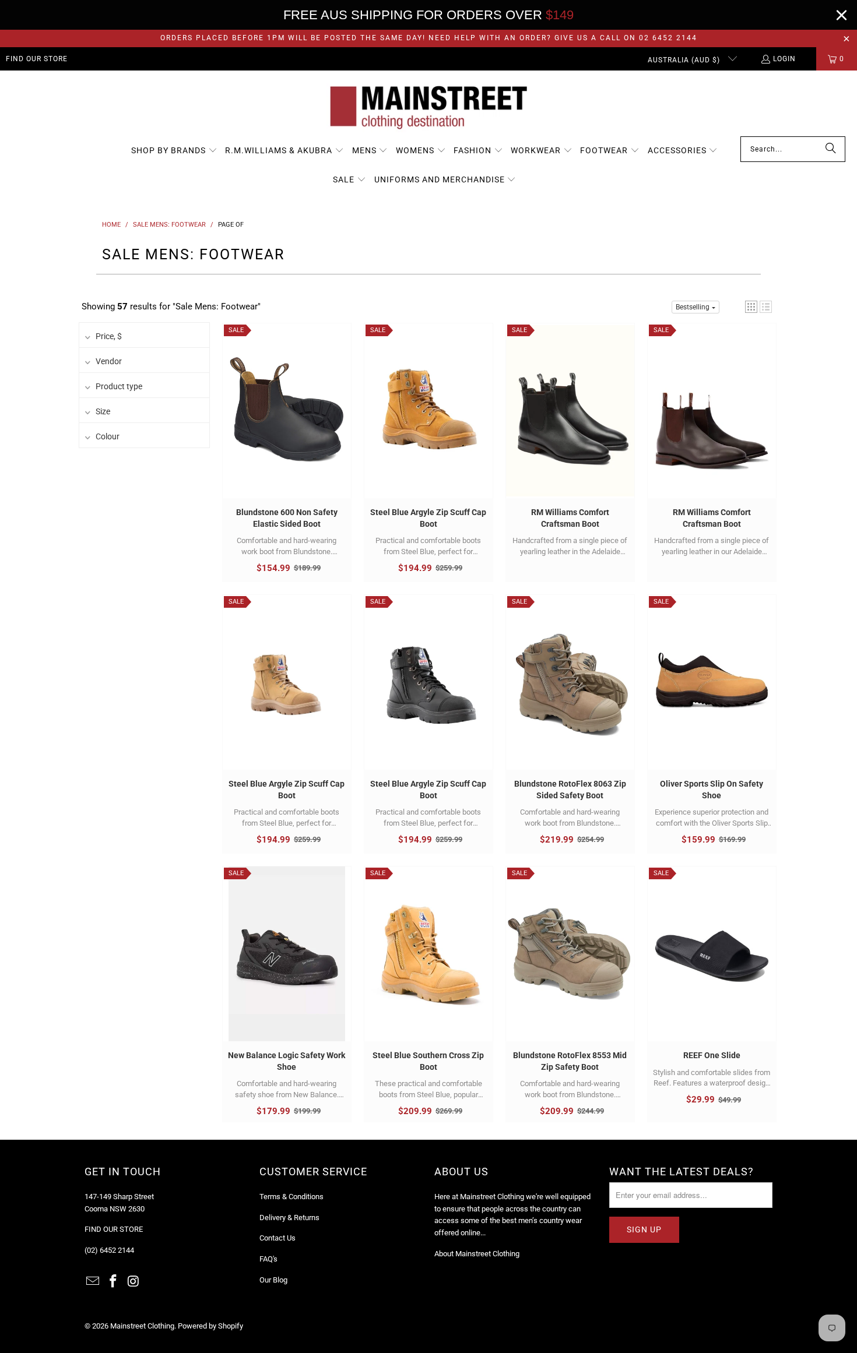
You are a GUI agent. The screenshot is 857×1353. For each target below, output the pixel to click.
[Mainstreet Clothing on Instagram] (133, 1281)
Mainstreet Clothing (142, 1326)
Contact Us (277, 1238)
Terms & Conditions (291, 1196)
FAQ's (268, 1259)
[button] (174, 150)
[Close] (841, 14)
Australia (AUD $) (685, 60)
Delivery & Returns (289, 1217)
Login (784, 59)
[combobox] (792, 149)
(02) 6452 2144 (109, 1250)
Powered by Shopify (210, 1326)
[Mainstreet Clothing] (428, 106)
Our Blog (273, 1280)
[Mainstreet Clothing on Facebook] (113, 1281)
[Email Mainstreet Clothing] (93, 1281)
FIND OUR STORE (37, 59)
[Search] (830, 149)
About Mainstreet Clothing (476, 1253)
